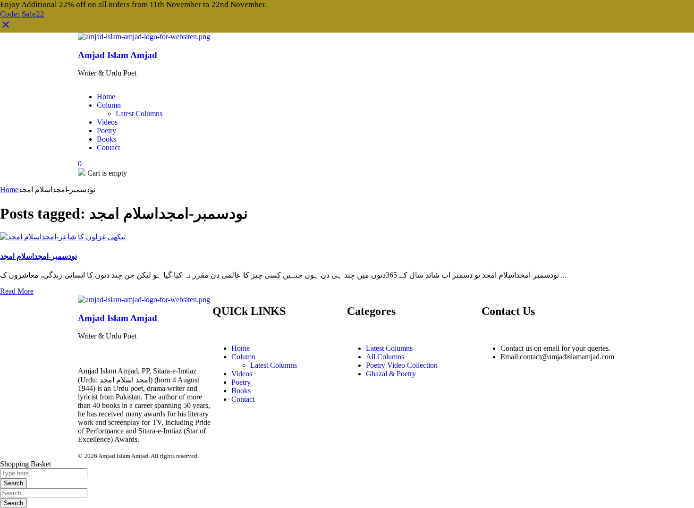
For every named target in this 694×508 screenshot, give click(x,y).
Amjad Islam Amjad (117, 55)
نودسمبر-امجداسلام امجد (38, 256)
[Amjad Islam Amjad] (144, 37)
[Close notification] (5, 27)
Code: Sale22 (22, 13)
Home (9, 190)
